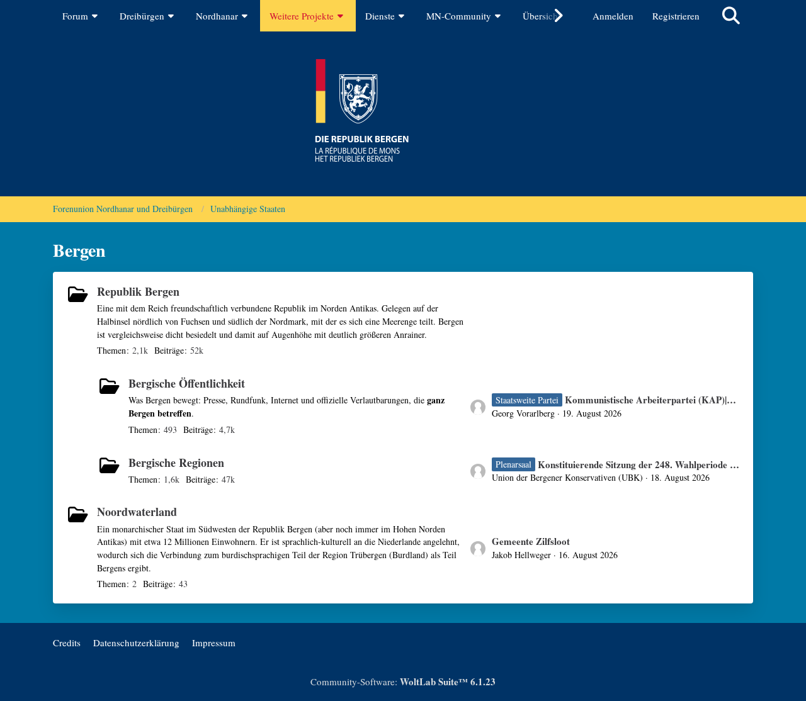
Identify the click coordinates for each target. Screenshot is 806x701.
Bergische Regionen (176, 462)
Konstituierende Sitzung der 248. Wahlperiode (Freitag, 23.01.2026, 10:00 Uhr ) (639, 464)
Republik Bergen (138, 291)
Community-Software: (403, 681)
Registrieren (676, 15)
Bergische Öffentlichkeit (186, 383)
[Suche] (731, 15)
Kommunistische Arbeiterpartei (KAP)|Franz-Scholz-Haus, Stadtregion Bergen (653, 400)
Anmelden (613, 15)
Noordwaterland (137, 511)
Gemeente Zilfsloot (531, 541)
